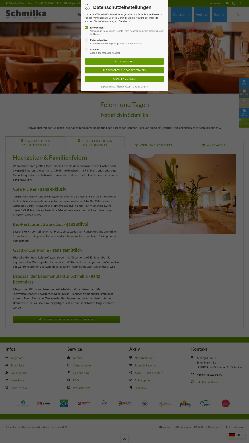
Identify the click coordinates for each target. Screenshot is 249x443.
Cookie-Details (140, 86)
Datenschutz (109, 86)
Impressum (125, 86)
